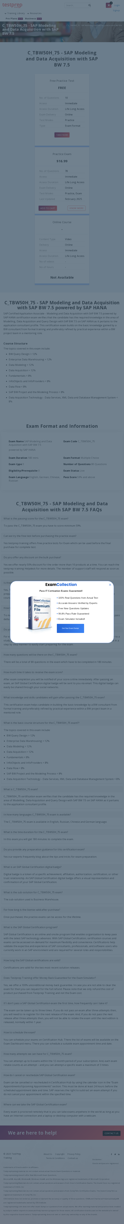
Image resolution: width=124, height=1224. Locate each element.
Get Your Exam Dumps (70, 628)
